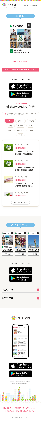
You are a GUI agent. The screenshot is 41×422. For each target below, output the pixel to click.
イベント (20, 121)
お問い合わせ (10, 411)
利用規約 (18, 408)
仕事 (9, 130)
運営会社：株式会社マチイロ (26, 411)
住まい (20, 126)
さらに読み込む (22, 202)
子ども (31, 121)
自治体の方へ (8, 408)
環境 (31, 130)
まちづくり (20, 130)
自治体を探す (34, 5)
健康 (10, 126)
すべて (9, 121)
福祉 (30, 126)
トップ (26, 5)
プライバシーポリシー (30, 408)
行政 (20, 135)
